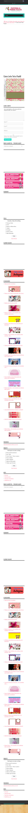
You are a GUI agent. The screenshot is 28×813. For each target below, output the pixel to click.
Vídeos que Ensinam (11, 463)
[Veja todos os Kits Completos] (14, 175)
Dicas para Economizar (11, 452)
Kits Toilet (8, 454)
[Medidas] (14, 183)
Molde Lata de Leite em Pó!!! (10, 303)
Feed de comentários (9, 478)
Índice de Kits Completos (9, 283)
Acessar (6, 475)
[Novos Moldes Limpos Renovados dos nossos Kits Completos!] (14, 383)
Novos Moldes (9, 457)
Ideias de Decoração (10, 461)
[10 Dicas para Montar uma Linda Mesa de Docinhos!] (14, 330)
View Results (14, 238)
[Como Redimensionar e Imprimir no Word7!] (14, 415)
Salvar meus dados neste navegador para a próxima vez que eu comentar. (13, 136)
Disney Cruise (9, 231)
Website (5, 130)
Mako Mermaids (9, 233)
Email (5, 126)
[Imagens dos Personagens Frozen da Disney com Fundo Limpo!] (14, 361)
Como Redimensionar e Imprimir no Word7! (13, 409)
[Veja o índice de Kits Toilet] (14, 187)
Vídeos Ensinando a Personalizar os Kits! (13, 345)
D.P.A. (7, 224)
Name (5, 121)
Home (6, 21)
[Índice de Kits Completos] (14, 289)
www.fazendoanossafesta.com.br (11, 444)
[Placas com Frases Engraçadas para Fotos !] (14, 299)
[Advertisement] (14, 39)
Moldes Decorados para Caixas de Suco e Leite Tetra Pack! (14, 22)
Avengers (8, 229)
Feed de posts (7, 476)
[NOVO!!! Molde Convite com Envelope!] (14, 424)
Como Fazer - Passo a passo (12, 456)
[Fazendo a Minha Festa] (14, 9)
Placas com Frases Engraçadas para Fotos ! (14, 293)
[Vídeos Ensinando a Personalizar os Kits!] (14, 351)
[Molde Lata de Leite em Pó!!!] (14, 308)
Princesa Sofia (9, 223)
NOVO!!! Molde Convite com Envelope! (13, 419)
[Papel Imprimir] (14, 179)
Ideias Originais (9, 459)
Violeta (7, 228)
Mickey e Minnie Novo (11, 226)
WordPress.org (7, 480)
